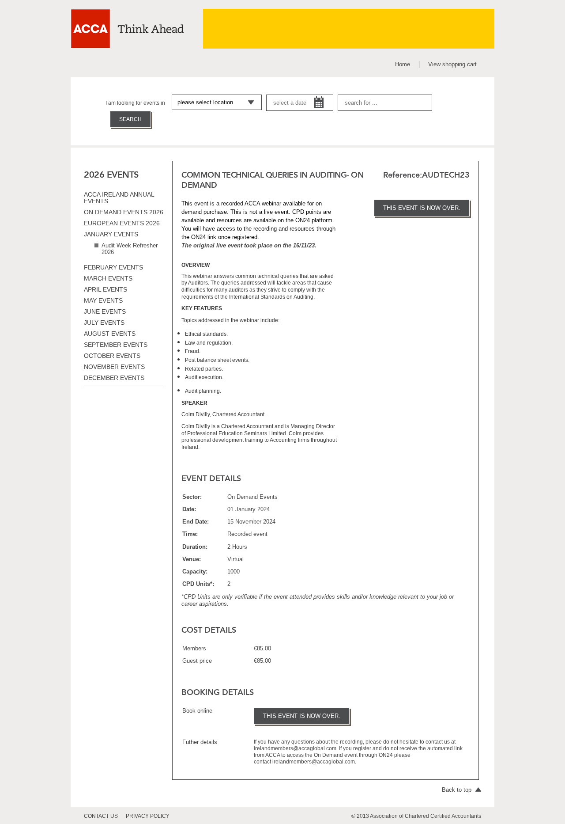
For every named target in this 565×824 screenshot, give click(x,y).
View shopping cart (452, 64)
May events (103, 300)
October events (112, 355)
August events (110, 333)
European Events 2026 (122, 223)
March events (108, 278)
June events (105, 311)
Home (402, 64)
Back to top (457, 789)
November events (114, 366)
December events (114, 377)
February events (113, 267)
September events (115, 344)
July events (104, 322)
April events (105, 289)
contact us (101, 816)
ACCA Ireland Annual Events (119, 198)
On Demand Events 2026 (123, 212)
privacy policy (148, 816)
